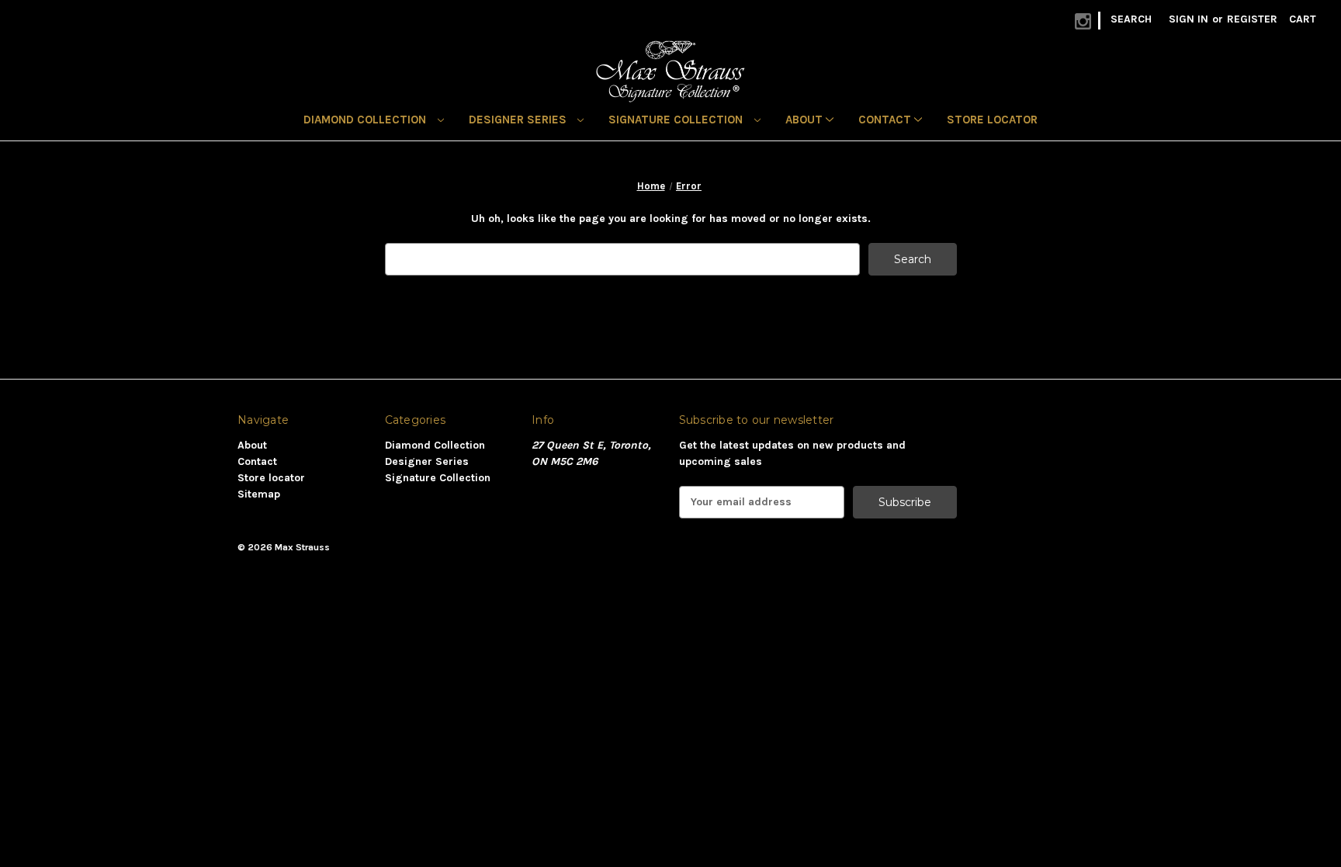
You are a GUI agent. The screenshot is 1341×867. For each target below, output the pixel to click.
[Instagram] (1083, 21)
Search (1131, 19)
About (805, 120)
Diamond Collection (366, 120)
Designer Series (519, 120)
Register (1252, 19)
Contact (886, 120)
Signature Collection (677, 120)
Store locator (992, 120)
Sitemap (258, 494)
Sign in (1188, 19)
